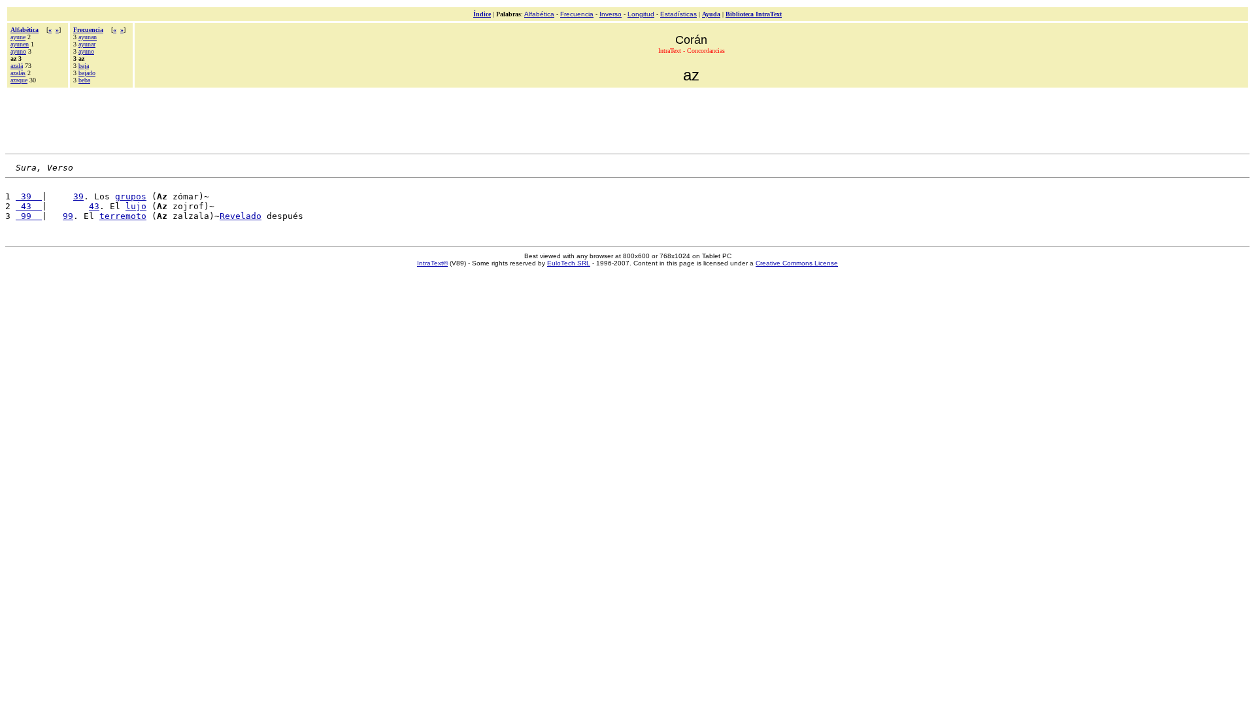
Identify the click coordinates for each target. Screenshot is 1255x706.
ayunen (19, 44)
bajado (86, 72)
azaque (18, 80)
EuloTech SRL (568, 263)
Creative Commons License (797, 263)
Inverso (610, 14)
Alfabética (539, 14)
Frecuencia (577, 14)
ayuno (18, 51)
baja (83, 65)
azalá (16, 65)
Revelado (240, 216)
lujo (136, 206)
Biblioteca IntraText (754, 14)
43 (29, 206)
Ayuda (711, 14)
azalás (17, 72)
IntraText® (432, 263)
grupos (130, 196)
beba (84, 80)
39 (29, 196)
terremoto (122, 216)
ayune (17, 37)
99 (29, 216)
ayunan (87, 37)
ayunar (86, 44)
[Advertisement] (627, 119)
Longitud (641, 14)
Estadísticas (678, 14)
